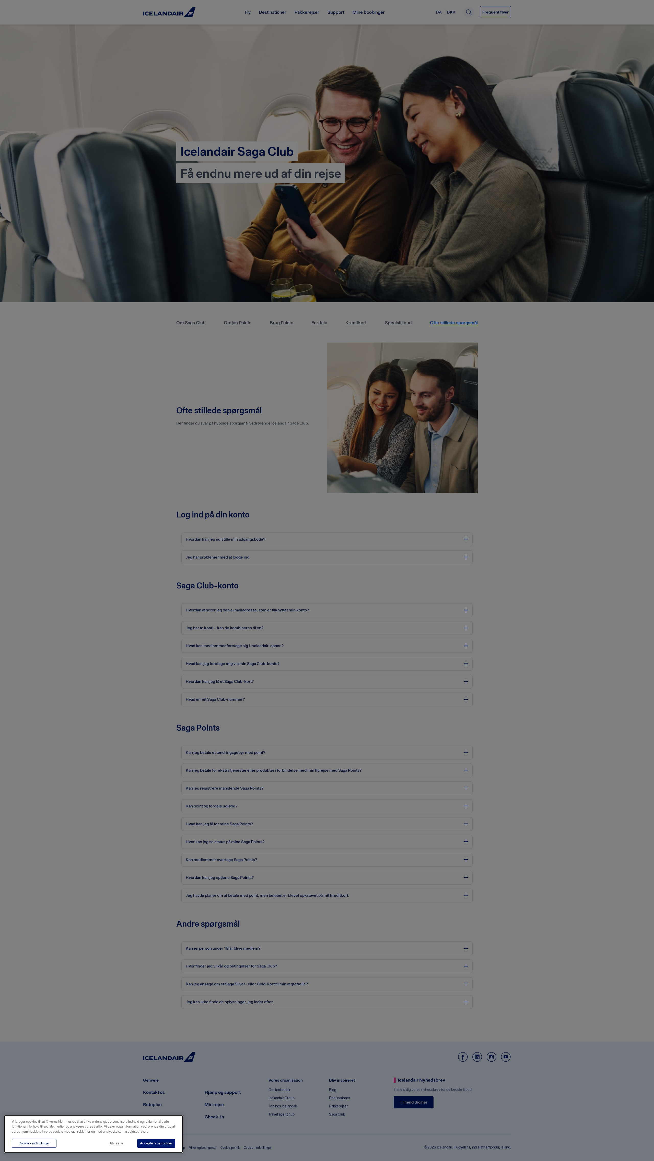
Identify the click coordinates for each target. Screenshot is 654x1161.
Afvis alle (116, 1143)
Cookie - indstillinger (34, 1143)
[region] (93, 1134)
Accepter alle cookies (156, 1143)
